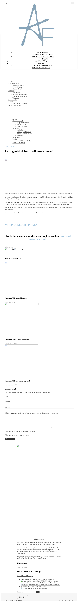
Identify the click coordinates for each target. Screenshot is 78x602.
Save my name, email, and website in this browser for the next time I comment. (32, 413)
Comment (8, 428)
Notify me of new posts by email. (18, 435)
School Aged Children (43, 54)
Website (7, 407)
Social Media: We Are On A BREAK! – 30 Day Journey (39, 579)
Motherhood (16, 92)
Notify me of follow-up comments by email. (21, 431)
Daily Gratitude (10, 146)
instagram (34, 239)
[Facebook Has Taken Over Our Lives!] (34, 588)
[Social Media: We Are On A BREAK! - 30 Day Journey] (40, 581)
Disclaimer (22, 597)
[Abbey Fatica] (34, 51)
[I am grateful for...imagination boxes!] (9, 249)
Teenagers (43, 59)
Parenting (11, 91)
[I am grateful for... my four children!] (18, 249)
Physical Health (17, 89)
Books (41, 63)
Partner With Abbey (41, 68)
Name (7, 396)
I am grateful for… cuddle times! (16, 298)
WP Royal (19, 600)
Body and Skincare (18, 85)
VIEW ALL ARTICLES (21, 224)
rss (62, 236)
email (68, 236)
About (10, 81)
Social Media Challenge (25, 576)
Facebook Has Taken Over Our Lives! (33, 586)
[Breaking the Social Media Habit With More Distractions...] (40, 585)
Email (7, 402)
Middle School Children (43, 57)
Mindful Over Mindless (43, 65)
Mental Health (17, 87)
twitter (45, 239)
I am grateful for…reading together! (17, 381)
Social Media (41, 61)
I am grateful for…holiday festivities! (17, 339)
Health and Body (13, 83)
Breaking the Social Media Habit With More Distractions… (40, 583)
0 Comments (9, 247)
